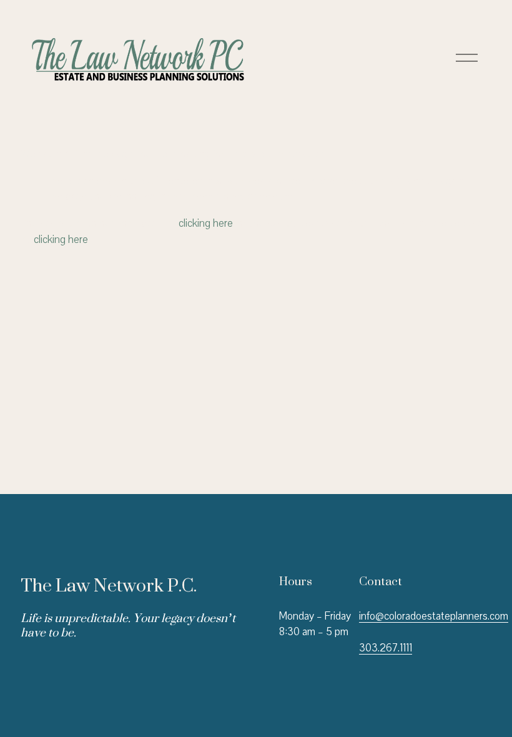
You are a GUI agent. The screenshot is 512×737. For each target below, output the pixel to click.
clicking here (206, 223)
